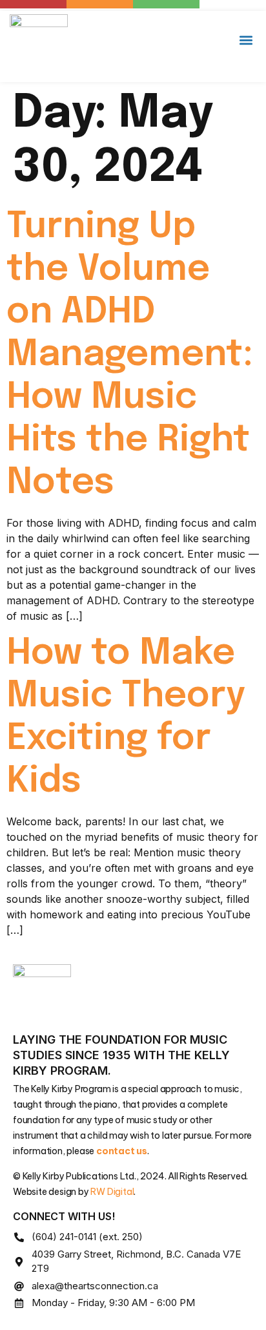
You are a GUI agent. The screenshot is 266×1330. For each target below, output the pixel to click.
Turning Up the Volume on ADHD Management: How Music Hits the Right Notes (129, 355)
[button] (245, 40)
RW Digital (112, 1192)
